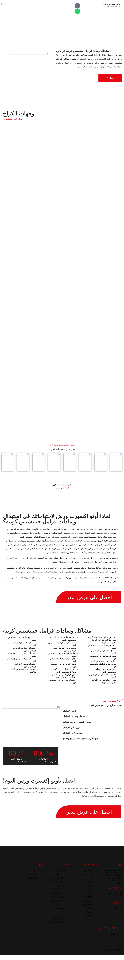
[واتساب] (77, 11)
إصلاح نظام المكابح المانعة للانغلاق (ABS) (81, 738)
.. (81, 950)
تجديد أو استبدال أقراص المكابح (77, 722)
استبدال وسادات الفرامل (74, 716)
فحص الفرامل (69, 711)
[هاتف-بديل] (77, 5)
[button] (92, 711)
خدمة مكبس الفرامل (72, 733)
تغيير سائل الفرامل (71, 727)
